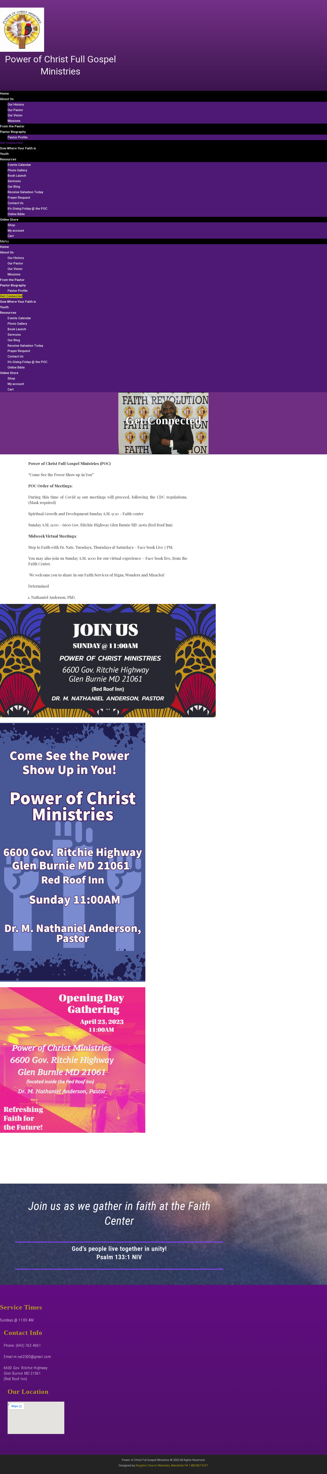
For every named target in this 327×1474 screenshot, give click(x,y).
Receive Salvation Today (25, 192)
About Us (7, 99)
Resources (8, 159)
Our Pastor (15, 110)
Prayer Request (19, 197)
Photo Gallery (17, 170)
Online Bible (16, 214)
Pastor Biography (13, 132)
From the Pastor (12, 126)
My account (16, 230)
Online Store (9, 219)
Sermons (14, 181)
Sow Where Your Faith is (18, 148)
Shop (11, 225)
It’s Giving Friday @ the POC (27, 208)
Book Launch (17, 175)
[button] (163, 241)
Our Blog (14, 186)
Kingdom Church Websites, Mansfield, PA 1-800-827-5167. (172, 1465)
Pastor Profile (18, 137)
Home (4, 93)
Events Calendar (19, 165)
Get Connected (11, 143)
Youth (4, 154)
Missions (14, 121)
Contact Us (15, 203)
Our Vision (15, 115)
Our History (16, 104)
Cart (11, 236)
